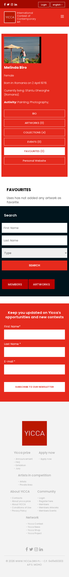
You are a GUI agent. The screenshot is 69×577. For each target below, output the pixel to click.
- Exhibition (20, 465)
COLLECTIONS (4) (34, 132)
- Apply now (45, 458)
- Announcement (23, 458)
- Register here (45, 501)
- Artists (22, 481)
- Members (43, 504)
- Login (41, 497)
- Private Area (25, 484)
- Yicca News (33, 526)
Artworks (41, 284)
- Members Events (46, 510)
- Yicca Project (34, 533)
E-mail (9, 361)
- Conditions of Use (20, 507)
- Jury (17, 468)
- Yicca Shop (33, 530)
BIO (34, 113)
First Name (12, 327)
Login (44, 4)
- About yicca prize (20, 501)
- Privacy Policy (18, 510)
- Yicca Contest (34, 523)
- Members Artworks (48, 507)
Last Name (12, 344)
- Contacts (16, 497)
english (57, 4)
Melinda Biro (15, 67)
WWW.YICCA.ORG (26, 561)
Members (15, 284)
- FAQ (17, 462)
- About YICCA (18, 504)
